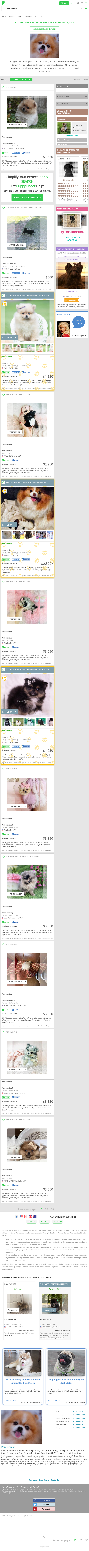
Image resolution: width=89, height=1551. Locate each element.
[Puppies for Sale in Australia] (34, 1216)
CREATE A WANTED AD (27, 197)
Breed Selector (19, 1491)
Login (72, 3)
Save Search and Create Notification (44, 29)
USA (3, 148)
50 (52, 1209)
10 (40, 1209)
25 (46, 1209)
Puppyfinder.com (7, 1489)
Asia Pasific (57, 1221)
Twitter (45, 1504)
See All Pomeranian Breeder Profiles (72, 253)
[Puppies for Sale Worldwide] (16, 1216)
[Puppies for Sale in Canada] (25, 1216)
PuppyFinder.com (9, 1487)
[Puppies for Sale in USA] (21, 1216)
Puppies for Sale (15, 16)
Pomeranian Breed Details (44, 1480)
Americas (44, 1221)
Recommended (21, 79)
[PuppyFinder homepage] (3, 3)
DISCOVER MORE (10, 1401)
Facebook (45, 1500)
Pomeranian (29, 16)
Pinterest (46, 1509)
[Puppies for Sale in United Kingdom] (30, 1216)
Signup (64, 3)
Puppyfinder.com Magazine (33, 1402)
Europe (32, 1221)
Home (4, 16)
